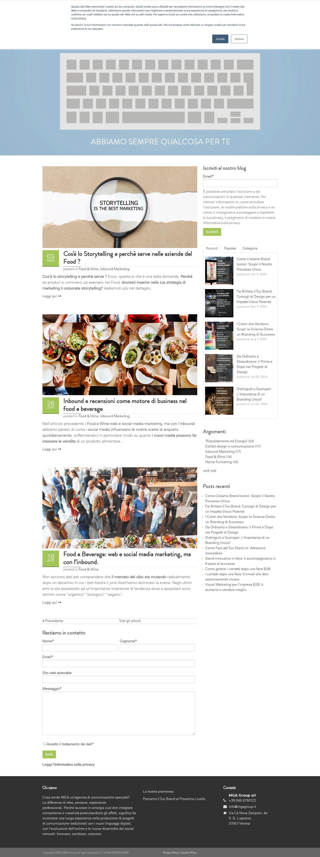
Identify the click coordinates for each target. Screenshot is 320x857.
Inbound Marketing (115, 269)
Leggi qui (50, 296)
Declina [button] (239, 39)
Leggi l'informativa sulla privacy (68, 764)
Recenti (212, 248)
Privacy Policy (171, 853)
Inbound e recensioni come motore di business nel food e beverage (125, 404)
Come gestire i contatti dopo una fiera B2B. (238, 569)
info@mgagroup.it (242, 807)
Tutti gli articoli (130, 621)
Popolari (230, 248)
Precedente (53, 621)
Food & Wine (89, 269)
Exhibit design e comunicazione (233, 446)
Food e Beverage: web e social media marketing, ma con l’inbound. (127, 557)
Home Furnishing (221, 462)
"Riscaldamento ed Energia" (229, 441)
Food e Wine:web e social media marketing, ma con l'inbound (140, 424)
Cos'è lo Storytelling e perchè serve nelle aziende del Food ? (127, 257)
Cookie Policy (188, 853)
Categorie (250, 248)
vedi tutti (209, 471)
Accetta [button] (220, 39)
